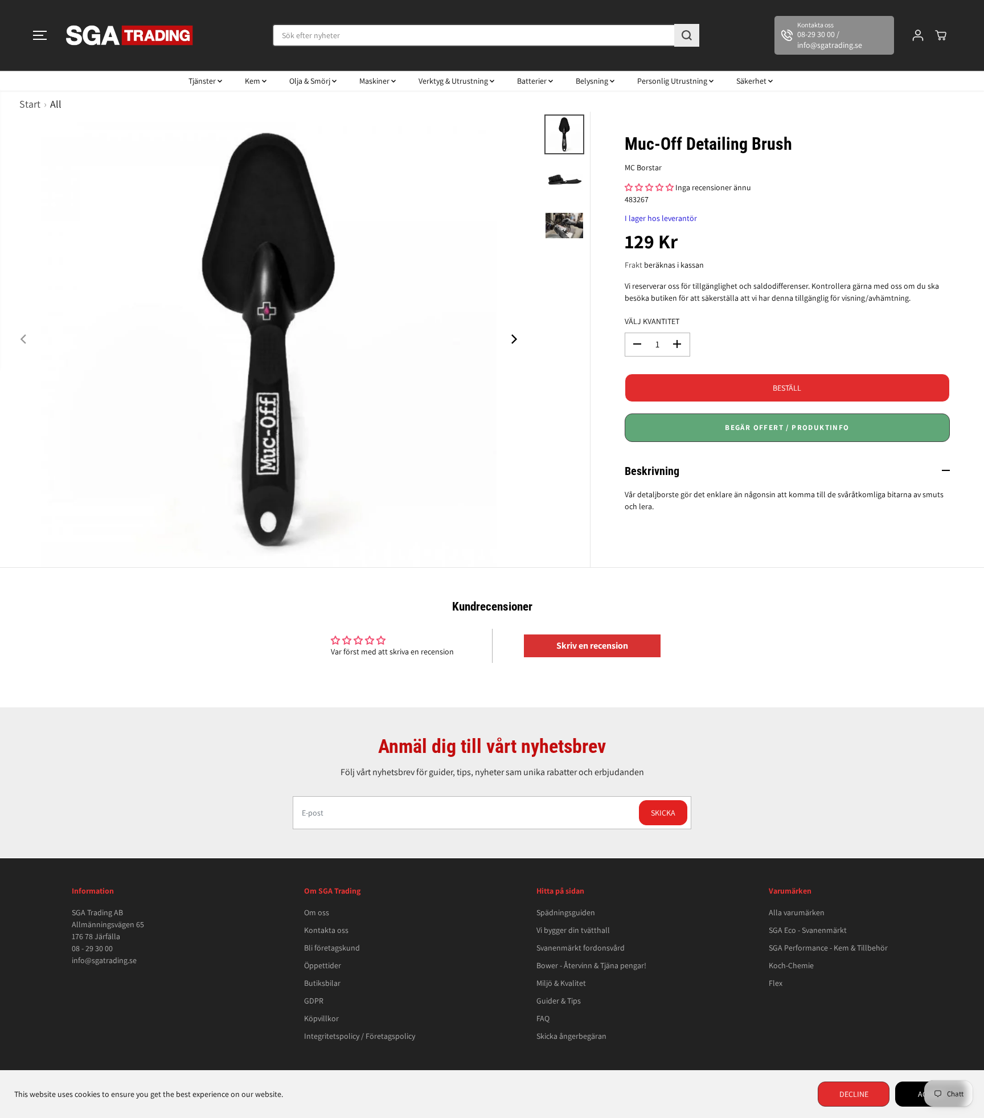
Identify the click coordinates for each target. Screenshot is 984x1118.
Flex (775, 983)
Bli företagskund (332, 948)
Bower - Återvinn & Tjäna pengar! (591, 965)
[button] (40, 35)
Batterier (532, 81)
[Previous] (23, 339)
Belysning (593, 81)
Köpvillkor (321, 1018)
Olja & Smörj (310, 81)
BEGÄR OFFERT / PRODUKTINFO (787, 427)
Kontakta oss (326, 930)
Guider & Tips (558, 1001)
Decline (853, 1094)
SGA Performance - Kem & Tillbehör (828, 948)
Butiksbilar (322, 983)
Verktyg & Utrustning (454, 81)
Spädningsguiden (565, 912)
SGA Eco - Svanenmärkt (808, 930)
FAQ (543, 1018)
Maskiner (375, 81)
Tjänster (203, 81)
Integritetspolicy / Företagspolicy (359, 1036)
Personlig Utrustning (673, 81)
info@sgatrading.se (104, 960)
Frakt (633, 264)
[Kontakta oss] (834, 35)
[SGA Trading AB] (130, 35)
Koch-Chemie (791, 965)
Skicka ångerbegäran (571, 1036)
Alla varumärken (797, 912)
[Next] (513, 339)
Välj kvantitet (652, 321)
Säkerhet (752, 81)
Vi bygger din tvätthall (573, 930)
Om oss (316, 912)
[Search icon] (686, 35)
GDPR (313, 1001)
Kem (253, 81)
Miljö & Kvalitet (561, 983)
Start (29, 103)
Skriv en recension (592, 646)
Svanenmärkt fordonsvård (580, 948)
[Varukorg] (940, 35)
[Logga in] (918, 35)
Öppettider (322, 965)
